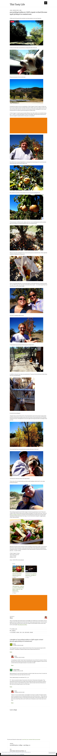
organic (17, 632)
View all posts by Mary (22, 624)
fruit (21, 632)
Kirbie (14, 644)
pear (23, 632)
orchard (31, 632)
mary (15, 656)
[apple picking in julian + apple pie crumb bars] (18, 569)
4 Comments (13, 630)
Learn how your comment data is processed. (31, 739)
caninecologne (16, 669)
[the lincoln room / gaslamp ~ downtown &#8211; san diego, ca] (31, 569)
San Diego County (16, 10)
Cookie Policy (22, 754)
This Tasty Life (17, 4)
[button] (45, 2)
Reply (11, 651)
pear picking (27, 632)
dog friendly (13, 632)
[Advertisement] (28, 125)
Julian (11, 10)
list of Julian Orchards (15, 514)
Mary (20, 10)
